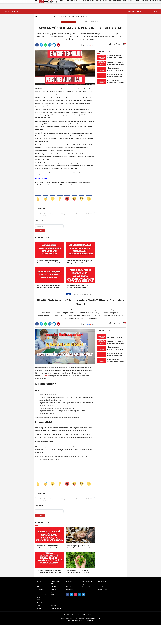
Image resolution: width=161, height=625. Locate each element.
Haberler (40, 17)
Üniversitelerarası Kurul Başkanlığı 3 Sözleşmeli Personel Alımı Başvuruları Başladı (80, 262)
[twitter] (41, 45)
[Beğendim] (38, 195)
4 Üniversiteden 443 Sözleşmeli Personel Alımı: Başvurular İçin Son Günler (49, 262)
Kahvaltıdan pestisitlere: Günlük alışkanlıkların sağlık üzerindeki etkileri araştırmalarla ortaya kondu (49, 547)
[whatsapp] (45, 45)
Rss (65, 615)
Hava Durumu (101, 581)
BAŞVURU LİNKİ (41, 178)
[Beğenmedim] (60, 195)
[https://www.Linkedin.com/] (79, 594)
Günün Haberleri (87, 581)
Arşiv (83, 584)
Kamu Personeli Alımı (50, 17)
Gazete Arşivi (86, 587)
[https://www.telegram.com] (83, 594)
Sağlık (38, 605)
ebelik (46, 376)
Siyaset (39, 608)
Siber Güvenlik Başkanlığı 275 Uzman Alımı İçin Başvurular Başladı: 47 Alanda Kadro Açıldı (78, 287)
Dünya (39, 586)
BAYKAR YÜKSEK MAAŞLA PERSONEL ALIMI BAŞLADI (74, 17)
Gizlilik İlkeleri (92, 615)
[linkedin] (54, 45)
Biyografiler (69, 589)
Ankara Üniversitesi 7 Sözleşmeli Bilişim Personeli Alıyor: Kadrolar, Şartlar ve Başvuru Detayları (48, 287)
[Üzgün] (89, 195)
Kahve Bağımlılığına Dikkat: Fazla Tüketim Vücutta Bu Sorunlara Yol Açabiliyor (79, 547)
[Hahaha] (74, 195)
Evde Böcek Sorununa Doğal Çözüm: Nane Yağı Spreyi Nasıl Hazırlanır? (78, 572)
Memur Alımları (55, 600)
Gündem (53, 589)
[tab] (40, 208)
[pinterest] (58, 45)
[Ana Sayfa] (36, 17)
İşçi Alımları (40, 592)
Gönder (40, 230)
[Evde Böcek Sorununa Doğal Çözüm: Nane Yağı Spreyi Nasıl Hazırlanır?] (80, 560)
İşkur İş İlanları (55, 592)
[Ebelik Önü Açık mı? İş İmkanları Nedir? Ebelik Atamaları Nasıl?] (65, 346)
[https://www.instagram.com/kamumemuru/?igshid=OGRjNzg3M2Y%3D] (75, 594)
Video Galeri (130, 11)
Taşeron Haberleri (56, 608)
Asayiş (39, 581)
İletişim (74, 615)
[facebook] (37, 45)
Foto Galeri (142, 11)
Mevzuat (53, 602)
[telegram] (50, 45)
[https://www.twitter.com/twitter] (71, 594)
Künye (69, 615)
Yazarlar (154, 11)
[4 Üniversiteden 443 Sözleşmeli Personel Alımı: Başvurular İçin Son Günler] (49, 250)
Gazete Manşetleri (102, 584)
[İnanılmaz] (81, 195)
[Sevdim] (52, 195)
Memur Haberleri (42, 602)
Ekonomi (53, 586)
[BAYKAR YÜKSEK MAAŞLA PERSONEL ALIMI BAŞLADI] (65, 67)
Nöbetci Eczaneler (102, 587)
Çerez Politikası (82, 615)
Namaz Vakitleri (102, 589)
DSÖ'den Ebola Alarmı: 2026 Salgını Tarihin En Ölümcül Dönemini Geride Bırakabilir (49, 572)
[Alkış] (45, 195)
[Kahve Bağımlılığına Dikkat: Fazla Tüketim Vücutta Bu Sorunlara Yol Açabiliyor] (80, 535)
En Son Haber (41, 589)
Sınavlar (53, 605)
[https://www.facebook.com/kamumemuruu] (67, 594)
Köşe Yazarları (70, 587)
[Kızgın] (67, 195)
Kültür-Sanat (40, 600)
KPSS (52, 594)
